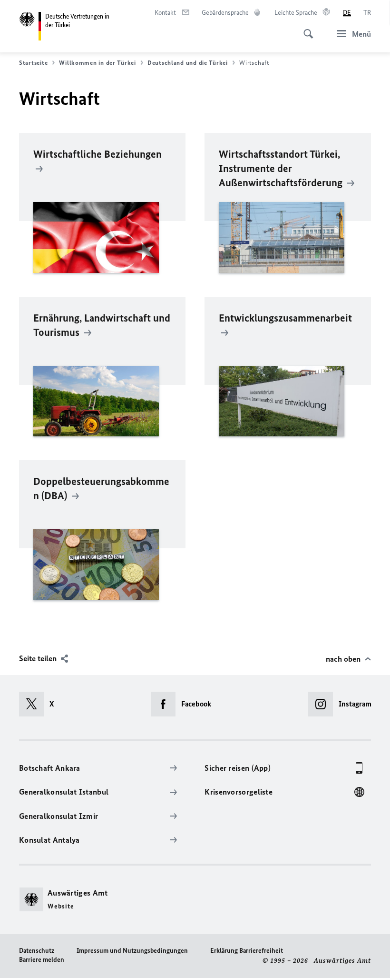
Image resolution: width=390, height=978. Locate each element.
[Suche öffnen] (305, 28)
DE (347, 13)
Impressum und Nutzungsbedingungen (132, 951)
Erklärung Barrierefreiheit (246, 951)
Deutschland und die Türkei (187, 62)
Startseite (33, 62)
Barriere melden (41, 960)
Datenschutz (36, 951)
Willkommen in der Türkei (97, 62)
